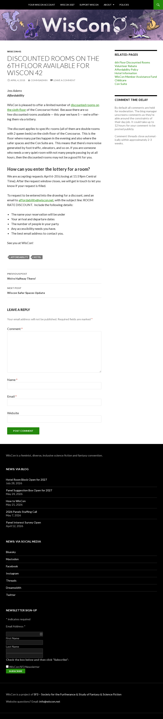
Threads (11, 580)
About (108, 4)
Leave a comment (64, 80)
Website (13, 413)
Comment (15, 329)
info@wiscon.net (49, 701)
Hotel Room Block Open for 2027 (26, 479)
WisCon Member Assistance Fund (136, 76)
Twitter (11, 594)
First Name (12, 638)
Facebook (12, 566)
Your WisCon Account (41, 4)
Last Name (12, 646)
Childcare (120, 80)
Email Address (15, 626)
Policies (124, 4)
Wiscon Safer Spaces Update (26, 290)
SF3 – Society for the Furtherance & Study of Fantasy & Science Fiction (77, 694)
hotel (37, 257)
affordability (19, 257)
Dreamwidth (13, 587)
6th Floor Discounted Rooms (132, 62)
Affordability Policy (126, 69)
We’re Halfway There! (21, 276)
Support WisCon (89, 4)
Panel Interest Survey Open (23, 522)
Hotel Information (126, 73)
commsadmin (39, 80)
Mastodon (12, 559)
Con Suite (121, 83)
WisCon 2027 (67, 4)
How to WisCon (16, 501)
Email (12, 396)
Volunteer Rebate (126, 66)
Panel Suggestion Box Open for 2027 (29, 490)
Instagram (12, 573)
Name (12, 380)
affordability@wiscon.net (36, 200)
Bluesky (11, 552)
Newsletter (32, 666)
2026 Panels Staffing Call (21, 511)
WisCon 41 (14, 51)
